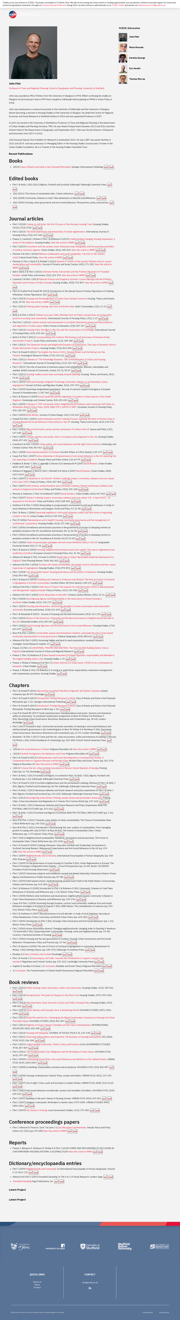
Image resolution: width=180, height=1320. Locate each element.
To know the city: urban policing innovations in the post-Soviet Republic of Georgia (59, 768)
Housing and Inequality (37, 1033)
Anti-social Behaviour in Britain (34, 749)
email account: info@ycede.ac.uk (151, 5)
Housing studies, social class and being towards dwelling (53, 374)
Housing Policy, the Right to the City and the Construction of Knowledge (60, 329)
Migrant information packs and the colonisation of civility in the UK (57, 429)
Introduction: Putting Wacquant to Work (56, 698)
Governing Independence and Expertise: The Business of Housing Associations (63, 1037)
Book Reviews (91, 463)
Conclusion (49, 966)
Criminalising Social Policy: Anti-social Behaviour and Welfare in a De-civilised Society (66, 1059)
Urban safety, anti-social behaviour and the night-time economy (69, 444)
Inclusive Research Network (54, 5)
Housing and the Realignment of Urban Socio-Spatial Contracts (56, 298)
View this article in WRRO (63, 242)
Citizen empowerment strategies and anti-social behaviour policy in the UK (61, 542)
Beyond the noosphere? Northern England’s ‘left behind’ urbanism (68, 691)
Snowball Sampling (22, 1181)
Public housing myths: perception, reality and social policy (53, 988)
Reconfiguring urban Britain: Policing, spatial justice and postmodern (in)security (64, 798)
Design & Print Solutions (57, 1312)
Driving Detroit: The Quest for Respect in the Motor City (52, 995)
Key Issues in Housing (36, 1110)
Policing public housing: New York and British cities (50, 306)
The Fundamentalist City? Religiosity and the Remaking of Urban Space (60, 1051)
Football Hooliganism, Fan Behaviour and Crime (42, 753)
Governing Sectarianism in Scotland (43, 452)
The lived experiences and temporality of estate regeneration (55, 231)
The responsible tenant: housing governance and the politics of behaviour (61, 572)
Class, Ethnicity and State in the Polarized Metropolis (45, 167)
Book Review (32, 415)
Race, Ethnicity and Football (38, 954)
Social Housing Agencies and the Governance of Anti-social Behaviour (59, 625)
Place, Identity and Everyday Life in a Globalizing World (52, 1010)
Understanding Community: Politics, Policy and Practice (52, 1044)
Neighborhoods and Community (41, 855)
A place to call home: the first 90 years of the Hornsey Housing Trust (59, 224)
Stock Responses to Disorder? (53, 595)
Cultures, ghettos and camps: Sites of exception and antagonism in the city (61, 436)
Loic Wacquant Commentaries (72, 1127)
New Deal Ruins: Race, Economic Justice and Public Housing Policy (57, 1002)
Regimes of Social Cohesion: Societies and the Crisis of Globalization (58, 1025)
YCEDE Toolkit (118, 5)
